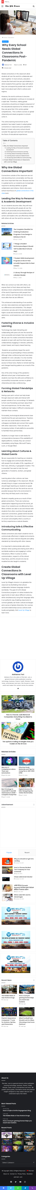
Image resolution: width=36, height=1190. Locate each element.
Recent (27, 852)
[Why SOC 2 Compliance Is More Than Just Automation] (9, 761)
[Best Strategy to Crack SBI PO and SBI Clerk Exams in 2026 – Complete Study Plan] (9, 782)
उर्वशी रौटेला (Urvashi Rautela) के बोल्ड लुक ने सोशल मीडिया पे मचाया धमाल (24, 888)
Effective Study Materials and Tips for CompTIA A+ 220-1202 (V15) (26, 770)
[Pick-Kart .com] (12, 6)
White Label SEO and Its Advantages (22, 896)
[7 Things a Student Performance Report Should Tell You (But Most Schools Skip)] (7, 246)
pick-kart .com (18, 1177)
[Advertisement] (18, 638)
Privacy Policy (22, 1174)
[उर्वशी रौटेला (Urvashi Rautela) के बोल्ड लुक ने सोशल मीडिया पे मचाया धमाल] (7, 888)
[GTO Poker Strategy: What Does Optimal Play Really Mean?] (29, 1142)
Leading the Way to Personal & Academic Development (17, 149)
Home (5, 37)
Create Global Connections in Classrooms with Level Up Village (17, 161)
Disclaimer (30, 1174)
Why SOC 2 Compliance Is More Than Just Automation (9, 770)
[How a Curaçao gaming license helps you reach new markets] (26, 989)
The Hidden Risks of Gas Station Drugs (8, 997)
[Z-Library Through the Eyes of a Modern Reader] (7, 275)
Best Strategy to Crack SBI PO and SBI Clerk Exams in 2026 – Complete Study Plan (9, 792)
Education (11, 37)
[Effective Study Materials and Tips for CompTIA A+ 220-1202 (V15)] (27, 761)
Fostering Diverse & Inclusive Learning (17, 151)
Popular (9, 852)
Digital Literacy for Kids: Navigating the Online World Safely (26, 791)
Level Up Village (23, 610)
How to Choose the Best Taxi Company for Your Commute (22, 869)
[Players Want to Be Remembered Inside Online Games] (6, 1149)
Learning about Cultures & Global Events (18, 155)
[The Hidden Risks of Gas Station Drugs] (9, 989)
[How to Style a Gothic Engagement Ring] (6, 1135)
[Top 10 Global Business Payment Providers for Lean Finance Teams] (18, 1149)
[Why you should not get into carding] (7, 861)
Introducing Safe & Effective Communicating (19, 157)
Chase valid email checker (23, 877)
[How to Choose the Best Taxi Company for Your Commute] (7, 870)
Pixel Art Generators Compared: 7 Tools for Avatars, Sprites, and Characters (9, 1021)
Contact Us (13, 1174)
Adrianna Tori (8, 65)
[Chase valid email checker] (7, 879)
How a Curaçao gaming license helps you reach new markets (26, 999)
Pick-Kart (31, 1170)
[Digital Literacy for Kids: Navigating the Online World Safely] (27, 782)
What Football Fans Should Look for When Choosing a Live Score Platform (26, 1021)
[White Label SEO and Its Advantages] (7, 897)
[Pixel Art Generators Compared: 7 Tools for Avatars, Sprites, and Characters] (9, 1011)
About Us (6, 1174)
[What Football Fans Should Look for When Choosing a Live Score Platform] (26, 1011)
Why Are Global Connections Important (16, 146)
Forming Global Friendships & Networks (18, 153)
